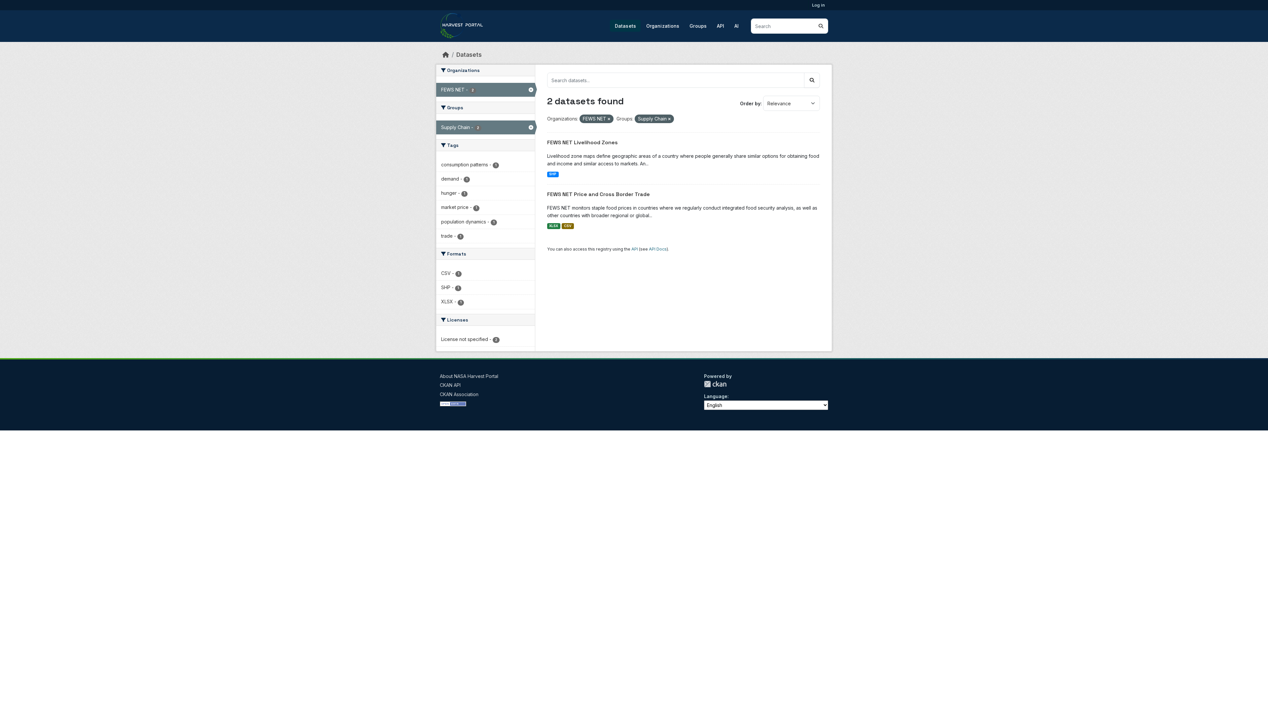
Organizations (663, 26)
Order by (750, 103)
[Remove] (609, 119)
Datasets (625, 26)
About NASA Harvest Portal (469, 376)
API (720, 26)
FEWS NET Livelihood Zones (582, 142)
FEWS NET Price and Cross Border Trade (598, 194)
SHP (552, 174)
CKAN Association (459, 394)
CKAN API (450, 385)
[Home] (445, 54)
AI (736, 26)
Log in (818, 5)
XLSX (553, 226)
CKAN (715, 384)
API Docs (658, 249)
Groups (698, 26)
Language (715, 396)
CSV (568, 226)
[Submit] (821, 26)
